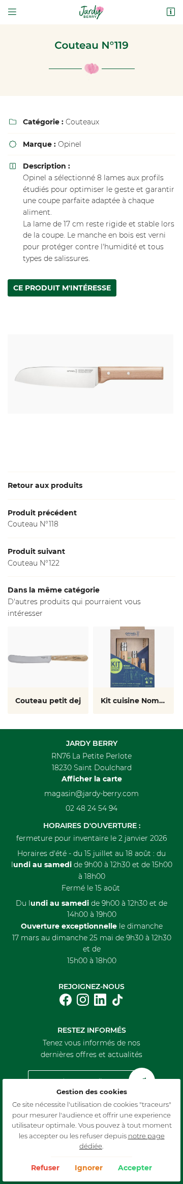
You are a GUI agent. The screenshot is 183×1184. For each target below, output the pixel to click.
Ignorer (89, 1167)
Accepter (135, 1167)
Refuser (45, 1167)
